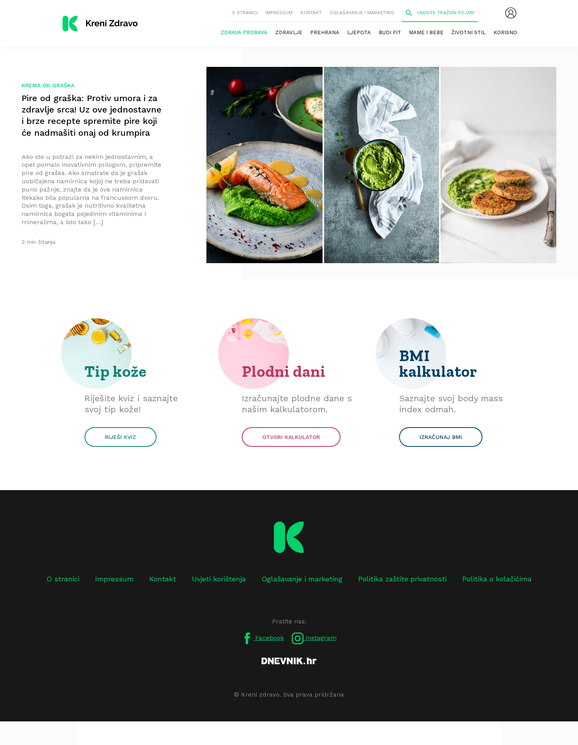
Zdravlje (288, 32)
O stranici (245, 12)
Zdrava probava (244, 32)
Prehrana (324, 32)
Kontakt (311, 12)
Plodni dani (284, 371)
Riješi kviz (120, 437)
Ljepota (359, 32)
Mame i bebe (426, 32)
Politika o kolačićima (497, 579)
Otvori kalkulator (291, 437)
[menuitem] (510, 13)
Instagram (320, 638)
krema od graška (48, 85)
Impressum (279, 12)
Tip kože (116, 371)
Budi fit (390, 32)
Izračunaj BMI (441, 437)
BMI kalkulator (438, 363)
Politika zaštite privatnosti (402, 579)
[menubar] (510, 13)
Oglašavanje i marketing (361, 12)
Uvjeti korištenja (219, 579)
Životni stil (468, 32)
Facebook (268, 638)
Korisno (505, 32)
